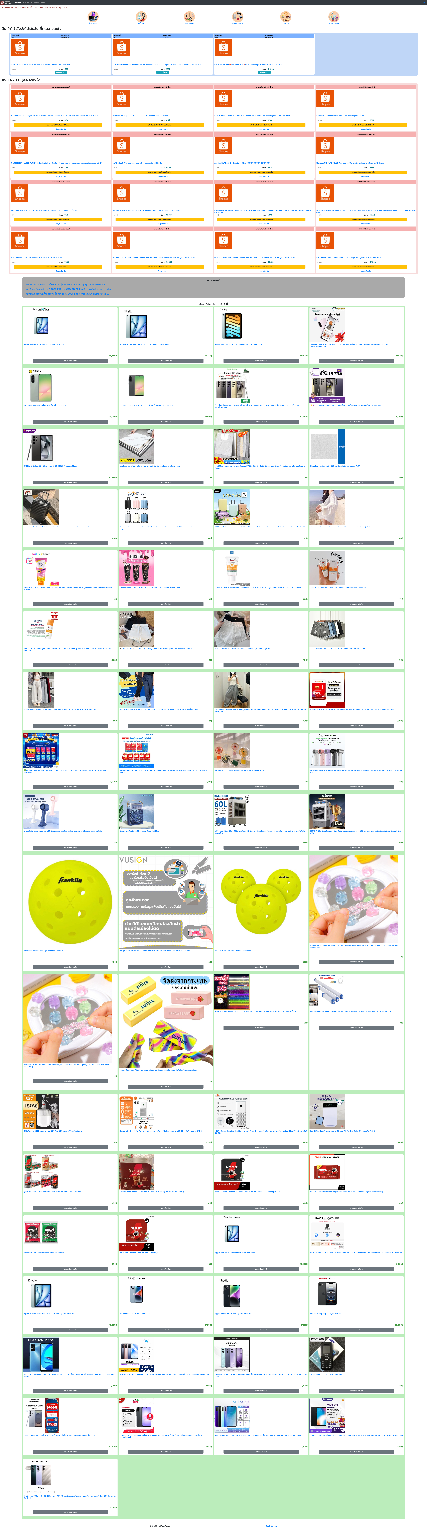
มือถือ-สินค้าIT (93, 23)
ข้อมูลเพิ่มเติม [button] (60, 72)
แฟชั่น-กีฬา (141, 23)
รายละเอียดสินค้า (70, 360)
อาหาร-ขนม (286, 23)
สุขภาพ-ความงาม (189, 23)
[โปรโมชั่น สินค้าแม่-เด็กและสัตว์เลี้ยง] (333, 17)
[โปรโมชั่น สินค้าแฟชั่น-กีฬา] (141, 17)
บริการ (36, 2)
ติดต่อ (42, 2)
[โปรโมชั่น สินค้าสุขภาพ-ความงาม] (189, 17)
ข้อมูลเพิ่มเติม (61, 129)
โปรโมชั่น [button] (27, 2)
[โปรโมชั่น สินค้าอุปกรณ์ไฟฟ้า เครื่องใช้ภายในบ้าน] (237, 17)
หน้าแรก (18, 2)
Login (424, 2)
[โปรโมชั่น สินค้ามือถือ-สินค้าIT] (93, 17)
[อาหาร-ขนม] (285, 17)
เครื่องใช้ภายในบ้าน (237, 23)
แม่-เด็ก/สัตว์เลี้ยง (334, 23)
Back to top (271, 1526)
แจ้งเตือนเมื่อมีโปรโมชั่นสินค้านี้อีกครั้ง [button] (57, 125)
